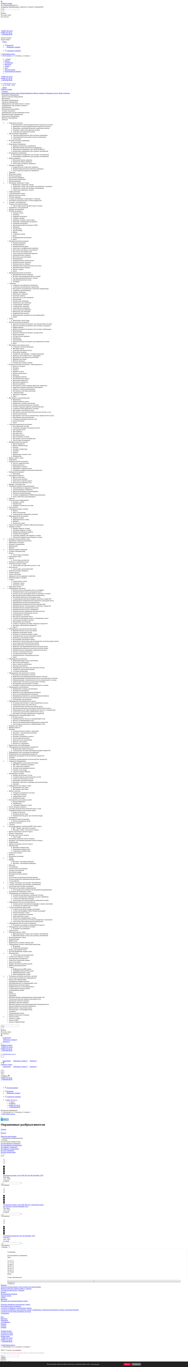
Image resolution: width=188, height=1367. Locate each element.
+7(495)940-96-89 (6, 34)
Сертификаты (5, 1322)
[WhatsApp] (5, 1119)
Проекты (4, 1285)
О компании (5, 1313)
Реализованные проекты (9, 1294)
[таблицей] (4, 1154)
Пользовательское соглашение (11, 1306)
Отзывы (3, 1325)
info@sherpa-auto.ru (8, 54)
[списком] (3, 1154)
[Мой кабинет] (2, 1059)
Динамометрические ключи (10, 93)
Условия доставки (7, 1333)
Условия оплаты (6, 1331)
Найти (3, 1358)
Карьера (3, 1324)
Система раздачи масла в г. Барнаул (12, 1290)
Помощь (3, 1327)
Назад (12, 1102)
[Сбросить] (94, 1281)
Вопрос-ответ (5, 1336)
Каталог (3, 1292)
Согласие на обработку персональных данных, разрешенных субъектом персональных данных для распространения (40, 1310)
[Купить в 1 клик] (4, 1161)
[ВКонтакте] (2, 1119)
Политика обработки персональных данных (15, 1304)
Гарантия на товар (7, 1334)
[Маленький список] (1, 1156)
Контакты (4, 1299)
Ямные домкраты (39, 93)
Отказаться (136, 1364)
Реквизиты (4, 1320)
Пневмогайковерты (26, 93)
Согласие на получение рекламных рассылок (16, 1311)
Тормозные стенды (51, 93)
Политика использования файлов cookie (14, 1301)
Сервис (3, 1297)
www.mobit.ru (16, 1350)
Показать (11, 1283)
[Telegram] (7, 1119)
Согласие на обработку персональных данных (16, 1308)
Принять (127, 1364)
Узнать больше (95, 1364)
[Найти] (2, 11)
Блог (2, 1317)
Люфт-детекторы (64, 93)
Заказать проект (6, 1295)
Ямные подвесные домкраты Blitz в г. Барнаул (16, 1288)
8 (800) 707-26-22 (7, 31)
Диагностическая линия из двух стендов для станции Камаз (21, 1287)
